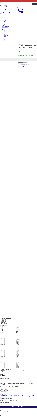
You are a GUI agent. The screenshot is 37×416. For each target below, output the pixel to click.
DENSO (19, 66)
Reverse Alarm (6, 22)
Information (3, 29)
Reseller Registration (23, 396)
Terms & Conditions (6, 37)
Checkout (3, 39)
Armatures (5, 18)
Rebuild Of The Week (16, 396)
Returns (5, 36)
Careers (5, 32)
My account (3, 40)
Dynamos (5, 20)
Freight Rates (4, 28)
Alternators (27, 64)
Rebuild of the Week (5, 27)
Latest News (5, 34)
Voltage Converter (6, 24)
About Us (5, 30)
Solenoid (5, 23)
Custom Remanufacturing (5, 26)
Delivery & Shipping (28, 396)
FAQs (4, 33)
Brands (3, 25)
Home (3, 16)
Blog (4, 31)
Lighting (5, 21)
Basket (3, 38)
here (24, 59)
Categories (3, 17)
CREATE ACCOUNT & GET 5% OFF (18, 406)
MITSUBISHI (23, 66)
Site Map (5, 394)
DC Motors (5, 19)
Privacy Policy (6, 35)
